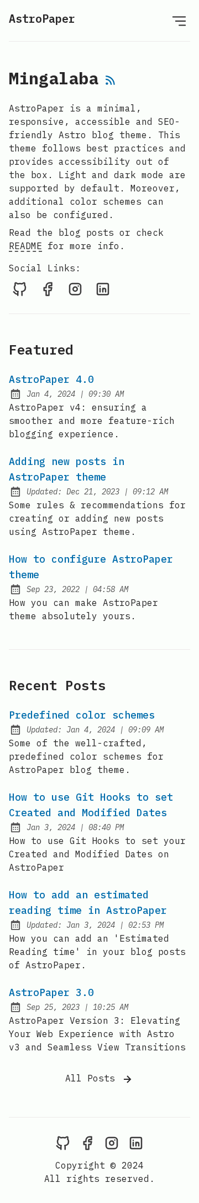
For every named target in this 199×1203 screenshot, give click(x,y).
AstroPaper (42, 18)
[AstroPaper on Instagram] (75, 288)
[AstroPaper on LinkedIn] (103, 288)
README (25, 245)
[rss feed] (110, 81)
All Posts (93, 1078)
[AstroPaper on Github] (20, 288)
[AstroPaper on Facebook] (47, 288)
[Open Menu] (179, 20)
